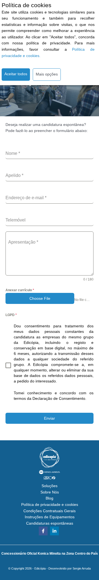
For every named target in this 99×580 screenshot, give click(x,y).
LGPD (11, 315)
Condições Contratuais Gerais (49, 511)
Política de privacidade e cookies (49, 505)
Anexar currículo (20, 290)
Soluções (49, 486)
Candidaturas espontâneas (49, 523)
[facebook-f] (44, 531)
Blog (49, 498)
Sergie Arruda (82, 568)
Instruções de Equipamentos (50, 517)
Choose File (39, 298)
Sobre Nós (49, 492)
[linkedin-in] (55, 531)
